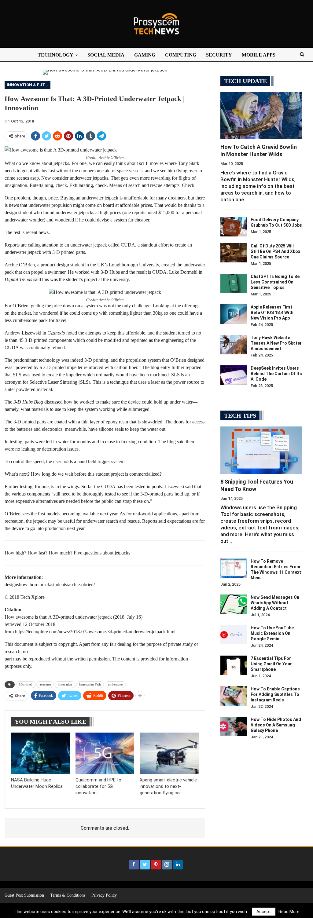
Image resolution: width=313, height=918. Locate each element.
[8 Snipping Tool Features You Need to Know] (261, 450)
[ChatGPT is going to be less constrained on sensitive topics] (233, 283)
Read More (289, 911)
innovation (65, 684)
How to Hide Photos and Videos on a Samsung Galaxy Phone (276, 725)
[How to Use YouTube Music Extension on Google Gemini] (233, 635)
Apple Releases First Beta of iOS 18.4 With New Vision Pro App (272, 312)
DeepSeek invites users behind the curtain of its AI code (276, 374)
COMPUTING (180, 54)
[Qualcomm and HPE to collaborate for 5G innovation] (104, 753)
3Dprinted (25, 684)
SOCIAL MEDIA (105, 54)
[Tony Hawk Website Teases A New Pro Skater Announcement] (233, 344)
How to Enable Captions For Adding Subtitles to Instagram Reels (275, 694)
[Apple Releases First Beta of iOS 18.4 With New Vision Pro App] (233, 314)
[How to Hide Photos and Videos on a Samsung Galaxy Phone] (233, 726)
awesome (45, 684)
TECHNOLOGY (55, 54)
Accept (263, 911)
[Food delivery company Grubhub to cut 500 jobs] (233, 226)
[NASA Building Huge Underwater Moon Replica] (40, 753)
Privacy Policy (104, 895)
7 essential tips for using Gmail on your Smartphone (271, 664)
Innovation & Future (28, 84)
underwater (115, 684)
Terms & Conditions (67, 895)
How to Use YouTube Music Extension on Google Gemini (272, 633)
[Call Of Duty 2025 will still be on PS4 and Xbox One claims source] (233, 253)
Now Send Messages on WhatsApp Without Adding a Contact (275, 603)
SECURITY (219, 54)
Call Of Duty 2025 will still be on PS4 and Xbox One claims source (275, 251)
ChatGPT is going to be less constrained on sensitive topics (275, 282)
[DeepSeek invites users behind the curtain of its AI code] (233, 375)
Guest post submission (24, 895)
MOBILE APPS (258, 54)
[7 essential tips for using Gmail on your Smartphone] (233, 665)
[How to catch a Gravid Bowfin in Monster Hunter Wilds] (261, 115)
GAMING (144, 54)
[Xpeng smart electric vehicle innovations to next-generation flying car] (169, 753)
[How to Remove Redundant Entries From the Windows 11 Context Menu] (233, 568)
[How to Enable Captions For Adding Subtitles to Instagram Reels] (233, 696)
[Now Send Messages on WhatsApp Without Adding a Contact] (233, 604)
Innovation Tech (90, 684)
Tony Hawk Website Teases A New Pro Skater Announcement (276, 343)
